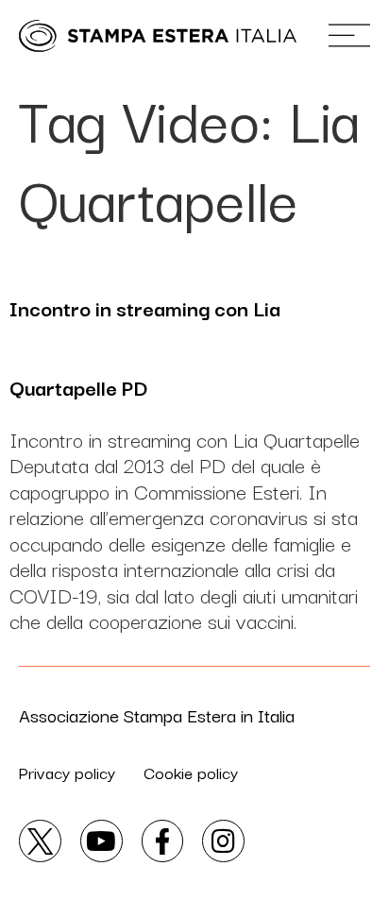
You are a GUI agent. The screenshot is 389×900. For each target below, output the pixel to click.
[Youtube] (101, 841)
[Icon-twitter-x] (40, 841)
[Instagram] (223, 841)
